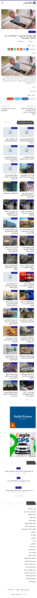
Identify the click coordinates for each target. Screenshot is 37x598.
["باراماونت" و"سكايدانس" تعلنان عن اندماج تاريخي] (27, 313)
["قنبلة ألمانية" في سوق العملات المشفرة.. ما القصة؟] (27, 295)
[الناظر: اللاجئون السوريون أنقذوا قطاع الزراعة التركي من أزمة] (27, 132)
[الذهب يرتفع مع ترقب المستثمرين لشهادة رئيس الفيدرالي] (10, 331)
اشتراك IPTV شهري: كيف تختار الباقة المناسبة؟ (18, 480)
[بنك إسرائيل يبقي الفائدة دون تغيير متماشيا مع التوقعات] (27, 367)
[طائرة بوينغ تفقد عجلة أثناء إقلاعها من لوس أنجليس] (27, 349)
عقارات (18, 468)
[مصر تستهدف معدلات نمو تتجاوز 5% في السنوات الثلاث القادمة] (27, 223)
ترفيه (18, 478)
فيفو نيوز (33, 538)
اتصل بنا (17, 589)
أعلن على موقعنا (25, 589)
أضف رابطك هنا (32, 508)
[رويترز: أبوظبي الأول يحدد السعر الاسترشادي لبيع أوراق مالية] (10, 223)
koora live (11, 589)
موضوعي (33, 543)
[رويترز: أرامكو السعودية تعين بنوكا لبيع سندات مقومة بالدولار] (10, 349)
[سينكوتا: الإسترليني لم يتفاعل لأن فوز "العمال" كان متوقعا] (10, 168)
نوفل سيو (33, 535)
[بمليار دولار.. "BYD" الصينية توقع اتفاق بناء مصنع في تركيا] (27, 385)
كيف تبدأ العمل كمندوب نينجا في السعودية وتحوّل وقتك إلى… (18, 490)
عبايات (34, 540)
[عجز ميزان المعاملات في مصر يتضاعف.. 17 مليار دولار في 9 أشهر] (10, 313)
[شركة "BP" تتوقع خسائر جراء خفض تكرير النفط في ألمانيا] (27, 168)
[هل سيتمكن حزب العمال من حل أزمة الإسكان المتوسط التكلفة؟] (10, 204)
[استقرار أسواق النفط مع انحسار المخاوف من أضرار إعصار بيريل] (10, 385)
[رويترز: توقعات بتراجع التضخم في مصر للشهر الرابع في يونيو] (10, 367)
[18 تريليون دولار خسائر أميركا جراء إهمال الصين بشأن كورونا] (27, 186)
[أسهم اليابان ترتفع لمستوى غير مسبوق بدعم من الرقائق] (27, 277)
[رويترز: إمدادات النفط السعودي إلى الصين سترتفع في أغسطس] (10, 295)
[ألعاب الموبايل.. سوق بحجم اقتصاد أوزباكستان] (10, 132)
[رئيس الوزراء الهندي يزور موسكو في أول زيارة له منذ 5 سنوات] (10, 150)
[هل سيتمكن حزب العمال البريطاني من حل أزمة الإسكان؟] (27, 204)
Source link (33, 91)
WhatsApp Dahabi (31, 578)
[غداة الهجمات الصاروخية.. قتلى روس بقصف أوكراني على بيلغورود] (27, 331)
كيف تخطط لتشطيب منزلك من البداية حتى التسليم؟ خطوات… (18, 471)
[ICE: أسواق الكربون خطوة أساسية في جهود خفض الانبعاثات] (10, 277)
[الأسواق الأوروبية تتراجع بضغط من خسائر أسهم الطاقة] (10, 259)
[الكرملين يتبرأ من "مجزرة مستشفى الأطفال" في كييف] (27, 259)
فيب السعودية (32, 549)
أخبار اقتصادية (32, 32)
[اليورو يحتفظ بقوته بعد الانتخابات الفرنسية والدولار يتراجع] (27, 241)
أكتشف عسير (32, 552)
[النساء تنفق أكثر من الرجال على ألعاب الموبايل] (27, 150)
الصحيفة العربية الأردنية (30, 558)
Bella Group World (31, 575)
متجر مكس (33, 546)
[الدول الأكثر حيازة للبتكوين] (10, 186)
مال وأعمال (18, 488)
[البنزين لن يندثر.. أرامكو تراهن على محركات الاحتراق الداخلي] (10, 241)
